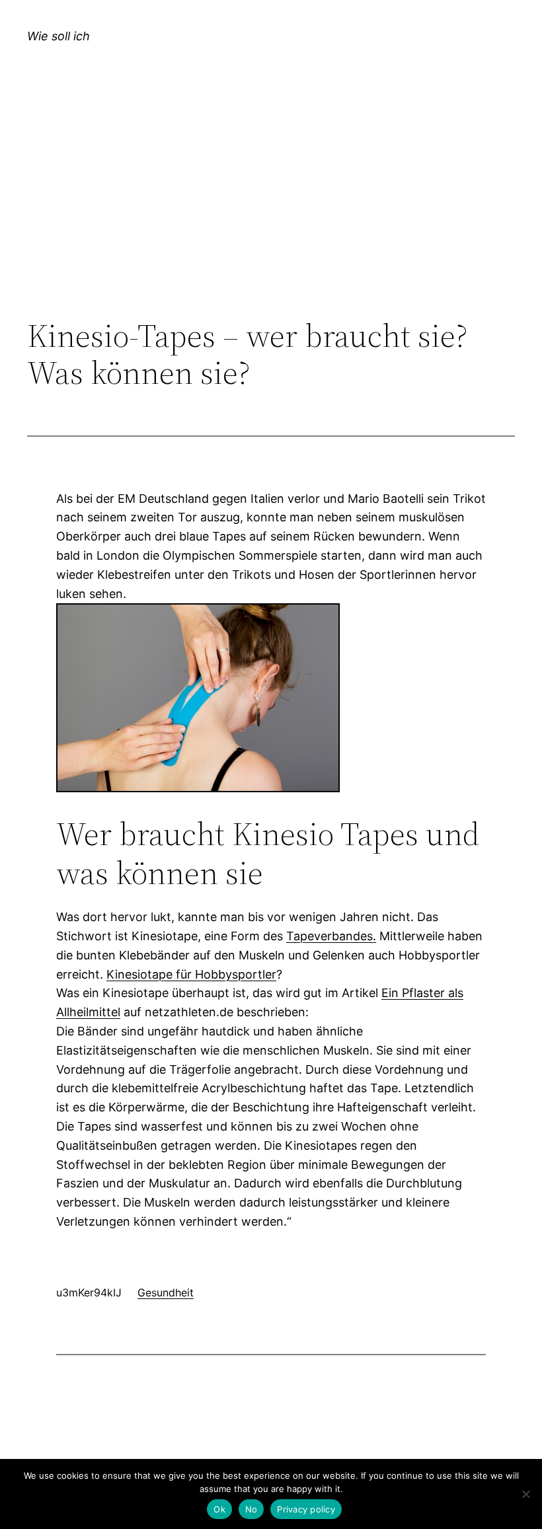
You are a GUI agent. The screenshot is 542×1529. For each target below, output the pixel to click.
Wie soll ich (58, 36)
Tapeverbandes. (331, 936)
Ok (219, 1509)
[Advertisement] (271, 208)
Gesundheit (165, 1292)
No (251, 1509)
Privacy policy (306, 1509)
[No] (525, 1494)
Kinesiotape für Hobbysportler (191, 974)
